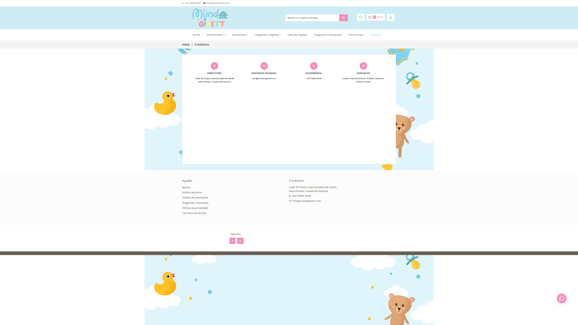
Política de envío (192, 192)
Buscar (186, 187)
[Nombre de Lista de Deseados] (361, 17)
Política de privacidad (195, 208)
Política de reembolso (195, 197)
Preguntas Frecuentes (195, 203)
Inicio (186, 44)
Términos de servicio (194, 213)
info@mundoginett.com (218, 3)
